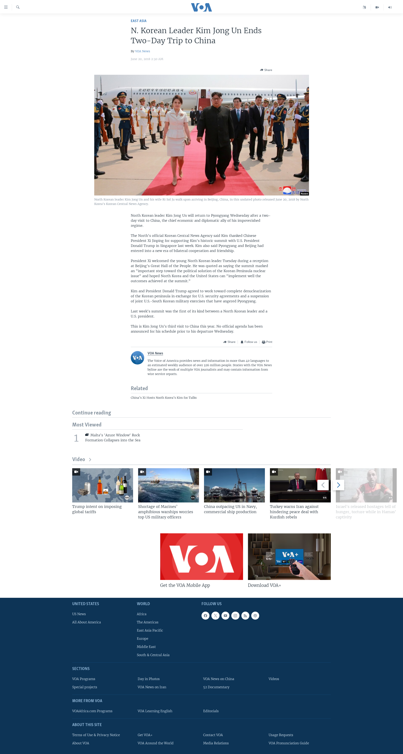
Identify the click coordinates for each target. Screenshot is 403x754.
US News (79, 614)
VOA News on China (218, 679)
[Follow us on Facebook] (205, 616)
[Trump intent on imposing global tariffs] (102, 485)
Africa (142, 614)
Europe (142, 639)
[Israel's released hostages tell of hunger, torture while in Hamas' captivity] (366, 485)
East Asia (139, 21)
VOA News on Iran (152, 687)
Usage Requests (281, 735)
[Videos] (377, 7)
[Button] (266, 69)
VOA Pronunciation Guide (289, 743)
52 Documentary (216, 687)
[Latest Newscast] (390, 7)
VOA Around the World (156, 743)
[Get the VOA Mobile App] (201, 556)
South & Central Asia (153, 655)
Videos (274, 679)
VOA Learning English (155, 711)
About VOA (80, 743)
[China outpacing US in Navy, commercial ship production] (234, 485)
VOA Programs (83, 679)
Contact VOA (213, 735)
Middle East (146, 647)
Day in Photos (149, 679)
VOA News (142, 51)
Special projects (84, 687)
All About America (86, 622)
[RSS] (245, 616)
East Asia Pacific (150, 630)
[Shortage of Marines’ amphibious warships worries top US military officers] (168, 485)
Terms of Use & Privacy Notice (96, 735)
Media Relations (216, 743)
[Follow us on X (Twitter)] (215, 616)
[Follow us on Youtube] (225, 616)
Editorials (211, 711)
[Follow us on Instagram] (235, 616)
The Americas (147, 622)
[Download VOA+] (289, 556)
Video (78, 460)
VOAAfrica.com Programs (92, 711)
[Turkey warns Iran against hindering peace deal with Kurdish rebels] (300, 485)
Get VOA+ (145, 735)
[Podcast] (255, 616)
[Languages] (364, 7)
